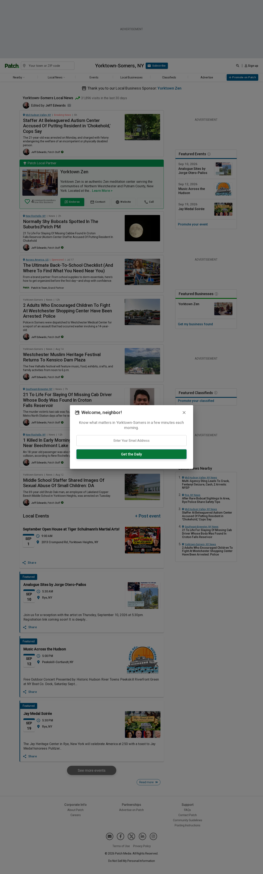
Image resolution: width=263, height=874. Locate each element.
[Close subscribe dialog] (184, 412)
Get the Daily (131, 454)
